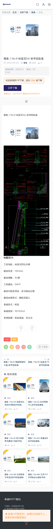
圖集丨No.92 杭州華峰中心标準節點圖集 (38, 403)
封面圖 (44, 347)
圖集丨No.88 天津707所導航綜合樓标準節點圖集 (38, 476)
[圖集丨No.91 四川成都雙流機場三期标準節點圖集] (15, 423)
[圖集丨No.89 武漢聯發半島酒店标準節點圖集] (15, 459)
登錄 (33, 80)
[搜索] (37, 4)
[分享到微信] (6, 347)
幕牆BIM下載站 (6, 4)
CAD (7, 339)
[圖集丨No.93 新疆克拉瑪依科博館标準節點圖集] (15, 386)
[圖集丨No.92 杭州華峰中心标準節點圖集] (38, 386)
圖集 (25, 63)
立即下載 (12, 88)
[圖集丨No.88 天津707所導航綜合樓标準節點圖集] (38, 459)
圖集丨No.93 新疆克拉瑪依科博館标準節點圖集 (14, 403)
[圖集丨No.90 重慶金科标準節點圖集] (38, 423)
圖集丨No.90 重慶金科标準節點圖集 (38, 439)
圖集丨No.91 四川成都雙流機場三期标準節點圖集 (14, 440)
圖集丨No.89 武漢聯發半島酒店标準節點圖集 (14, 476)
